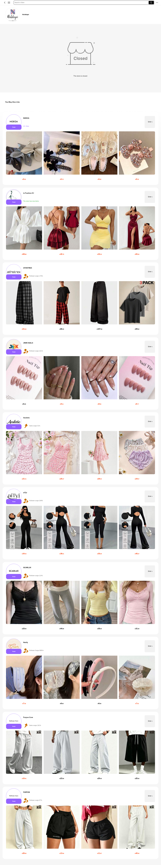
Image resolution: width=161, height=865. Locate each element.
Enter (149, 122)
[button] (5, 2)
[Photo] (13, 122)
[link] (12, 14)
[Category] (9, 2)
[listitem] (80, 149)
